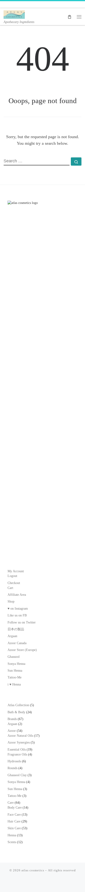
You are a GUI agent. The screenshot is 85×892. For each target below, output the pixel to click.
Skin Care (14, 828)
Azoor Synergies (19, 742)
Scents (12, 842)
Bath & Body (16, 712)
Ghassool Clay (17, 775)
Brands (12, 719)
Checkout (14, 583)
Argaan (12, 636)
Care (11, 802)
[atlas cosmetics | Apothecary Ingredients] (14, 14)
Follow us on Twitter (22, 622)
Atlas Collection (18, 705)
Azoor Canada (17, 643)
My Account (16, 571)
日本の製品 (16, 629)
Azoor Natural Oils (20, 735)
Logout (12, 576)
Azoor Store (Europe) (22, 650)
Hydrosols (14, 761)
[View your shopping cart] (69, 16)
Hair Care (14, 821)
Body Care (15, 807)
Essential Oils (17, 749)
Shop (11, 601)
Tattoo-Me (14, 677)
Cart (10, 588)
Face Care (14, 814)
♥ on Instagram (18, 608)
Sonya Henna (16, 664)
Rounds (12, 768)
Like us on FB (17, 615)
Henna (12, 835)
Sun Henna (15, 670)
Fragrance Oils (17, 754)
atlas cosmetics (32, 870)
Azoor (12, 730)
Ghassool (14, 656)
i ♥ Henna (14, 684)
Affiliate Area (17, 594)
